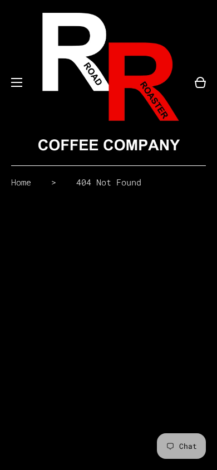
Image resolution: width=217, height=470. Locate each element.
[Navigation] (16, 82)
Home (21, 182)
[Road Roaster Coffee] (108, 83)
